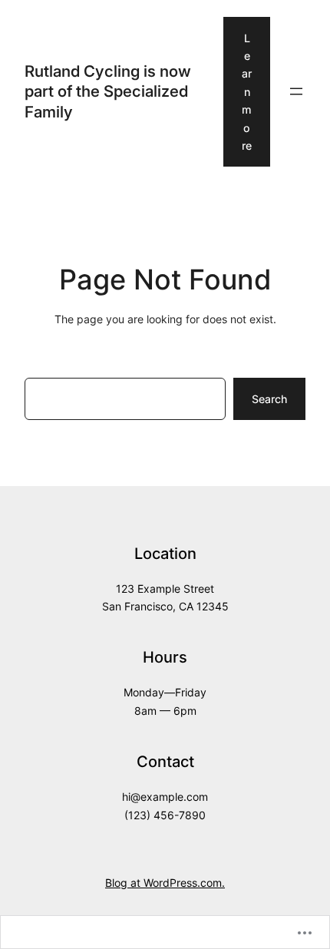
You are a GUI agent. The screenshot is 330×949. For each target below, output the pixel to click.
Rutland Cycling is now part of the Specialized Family (108, 91)
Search (269, 398)
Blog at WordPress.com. (165, 882)
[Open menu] (296, 91)
